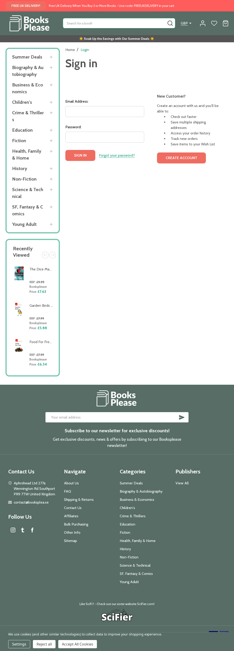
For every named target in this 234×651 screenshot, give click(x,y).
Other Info (72, 532)
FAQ (67, 491)
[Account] (203, 23)
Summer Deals (27, 57)
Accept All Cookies (77, 644)
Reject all (44, 644)
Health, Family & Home (26, 154)
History (19, 168)
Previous (45, 255)
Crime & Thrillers (28, 116)
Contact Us (73, 508)
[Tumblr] (22, 530)
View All (182, 483)
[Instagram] (13, 530)
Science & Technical (27, 193)
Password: (73, 127)
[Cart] (226, 23)
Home (70, 50)
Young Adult (24, 224)
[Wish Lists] (214, 23)
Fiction (19, 140)
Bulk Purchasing (76, 524)
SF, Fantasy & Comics (27, 210)
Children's (22, 102)
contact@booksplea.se (31, 502)
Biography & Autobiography (27, 71)
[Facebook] (32, 530)
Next (52, 255)
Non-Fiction (24, 179)
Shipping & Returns (79, 499)
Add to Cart (42, 297)
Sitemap (70, 541)
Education (22, 130)
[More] (51, 57)
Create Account (181, 158)
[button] (117, 616)
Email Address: (76, 101)
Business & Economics (27, 88)
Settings (19, 644)
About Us (71, 483)
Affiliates (71, 516)
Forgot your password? (117, 155)
